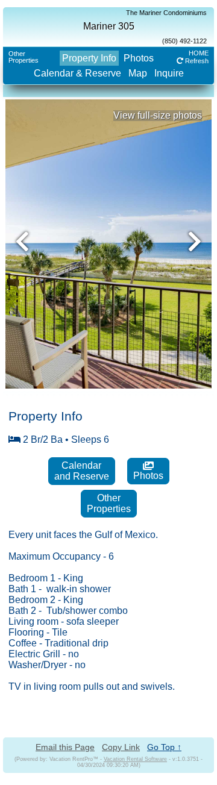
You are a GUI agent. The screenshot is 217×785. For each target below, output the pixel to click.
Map (137, 73)
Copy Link (121, 747)
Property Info (89, 58)
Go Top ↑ (164, 747)
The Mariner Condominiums (166, 12)
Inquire (169, 73)
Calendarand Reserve (81, 470)
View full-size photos (157, 115)
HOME (199, 53)
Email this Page (65, 747)
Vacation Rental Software (135, 759)
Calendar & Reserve (77, 73)
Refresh (196, 60)
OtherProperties (23, 57)
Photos (139, 58)
